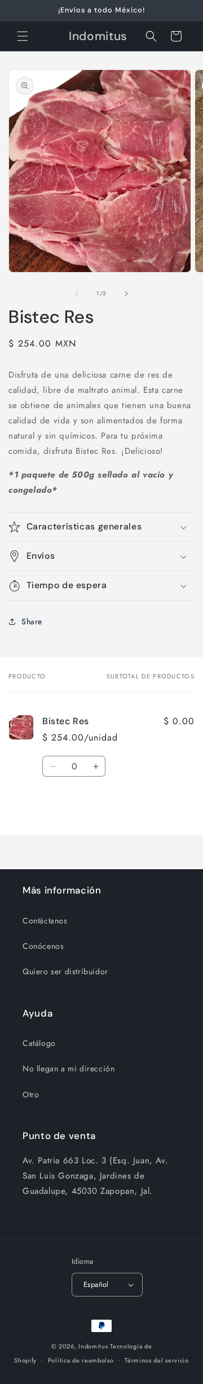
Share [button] (31, 621)
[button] (22, 36)
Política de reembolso (81, 1360)
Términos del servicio (157, 1360)
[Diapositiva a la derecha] (126, 293)
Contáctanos (45, 920)
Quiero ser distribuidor (65, 971)
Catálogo (39, 1043)
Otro (31, 1094)
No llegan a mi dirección (68, 1068)
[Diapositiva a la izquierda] (76, 293)
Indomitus (93, 1346)
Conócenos (43, 946)
